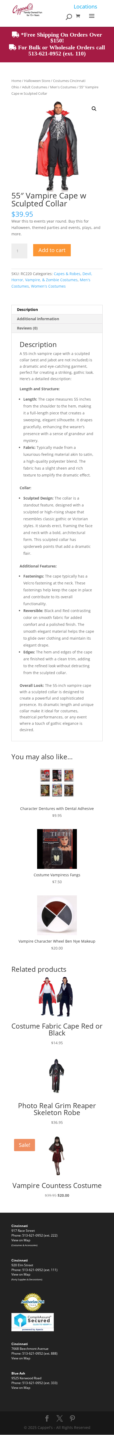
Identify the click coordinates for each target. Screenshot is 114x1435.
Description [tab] (27, 309)
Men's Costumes (63, 87)
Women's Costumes (48, 286)
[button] (94, 109)
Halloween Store (37, 80)
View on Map (20, 1240)
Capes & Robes (67, 273)
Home (16, 80)
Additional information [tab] (38, 318)
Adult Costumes (34, 87)
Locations (85, 6)
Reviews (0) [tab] (27, 328)
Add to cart (51, 250)
